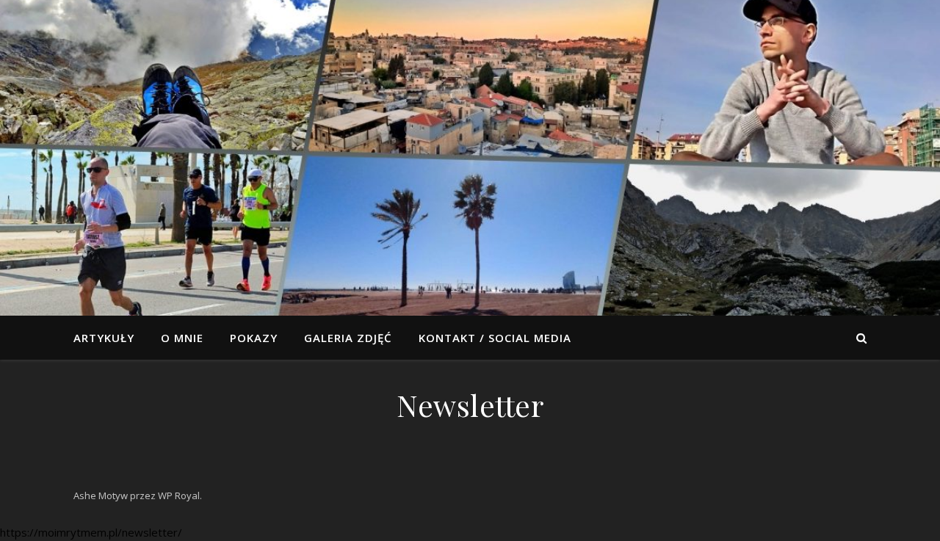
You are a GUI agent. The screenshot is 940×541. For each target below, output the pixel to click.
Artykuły (103, 337)
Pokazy (254, 337)
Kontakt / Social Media (495, 337)
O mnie (182, 337)
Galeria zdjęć (348, 337)
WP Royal (179, 495)
